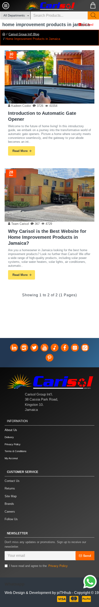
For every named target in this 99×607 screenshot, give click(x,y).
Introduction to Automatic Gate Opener (42, 116)
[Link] (90, 582)
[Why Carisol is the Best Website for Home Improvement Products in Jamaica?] (49, 195)
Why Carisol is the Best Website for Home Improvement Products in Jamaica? (47, 237)
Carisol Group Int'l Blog (24, 34)
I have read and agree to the (38, 566)
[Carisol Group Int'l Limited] (49, 5)
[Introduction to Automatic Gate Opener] (49, 77)
